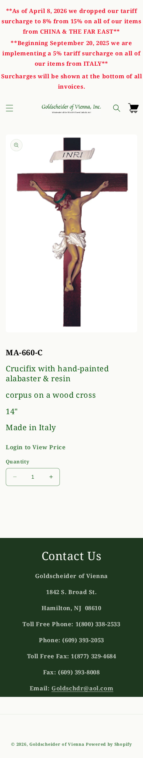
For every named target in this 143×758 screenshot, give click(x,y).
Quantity (17, 461)
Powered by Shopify (109, 744)
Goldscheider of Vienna (56, 744)
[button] (9, 108)
